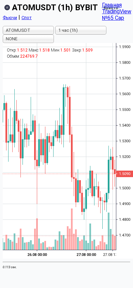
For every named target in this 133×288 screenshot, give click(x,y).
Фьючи (10, 17)
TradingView (116, 11)
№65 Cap (113, 18)
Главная (112, 5)
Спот (26, 17)
